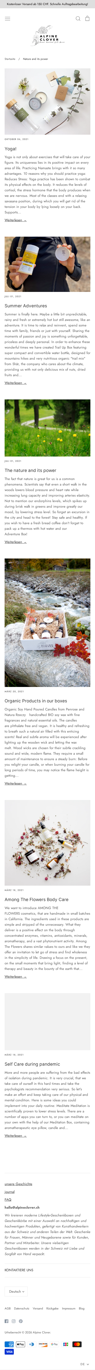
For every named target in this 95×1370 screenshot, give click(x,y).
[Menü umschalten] (8, 18)
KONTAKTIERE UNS (19, 1270)
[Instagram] (11, 1320)
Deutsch (15, 1291)
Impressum (68, 1308)
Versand (38, 1308)
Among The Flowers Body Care (36, 899)
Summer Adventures (26, 305)
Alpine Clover (41, 1332)
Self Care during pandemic (32, 1064)
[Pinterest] (19, 1320)
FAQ (8, 1199)
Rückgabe (52, 1308)
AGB (8, 1308)
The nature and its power (30, 470)
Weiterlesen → (16, 220)
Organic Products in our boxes (36, 701)
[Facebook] (4, 1320)
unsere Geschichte (18, 1184)
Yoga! (10, 148)
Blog (81, 1308)
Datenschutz (21, 1308)
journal (10, 1191)
